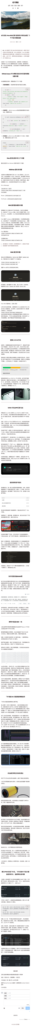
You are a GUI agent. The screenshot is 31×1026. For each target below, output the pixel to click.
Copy (27, 89)
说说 (12, 5)
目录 (15, 5)
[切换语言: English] (15, 8)
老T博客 (15, 2)
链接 (19, 5)
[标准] (18, 8)
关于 (22, 5)
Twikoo (25, 1019)
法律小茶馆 (14, 303)
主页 (9, 5)
